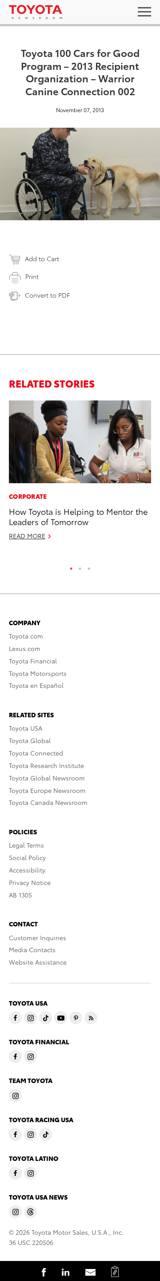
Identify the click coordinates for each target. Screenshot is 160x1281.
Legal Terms (26, 845)
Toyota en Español (36, 685)
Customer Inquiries (37, 937)
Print (32, 276)
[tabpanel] (80, 473)
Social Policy (27, 857)
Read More (27, 535)
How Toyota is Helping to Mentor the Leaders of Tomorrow (78, 516)
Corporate (28, 496)
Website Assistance (38, 962)
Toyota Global (30, 740)
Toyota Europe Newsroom (47, 790)
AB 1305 (20, 894)
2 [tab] (80, 566)
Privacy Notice (30, 882)
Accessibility (27, 869)
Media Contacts (32, 949)
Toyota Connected (36, 752)
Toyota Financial (33, 660)
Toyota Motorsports (38, 673)
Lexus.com (24, 648)
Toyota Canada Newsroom (48, 802)
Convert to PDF (47, 295)
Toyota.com (26, 635)
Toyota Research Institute (46, 765)
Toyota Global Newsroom (47, 777)
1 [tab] (71, 566)
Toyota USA (25, 727)
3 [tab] (89, 566)
